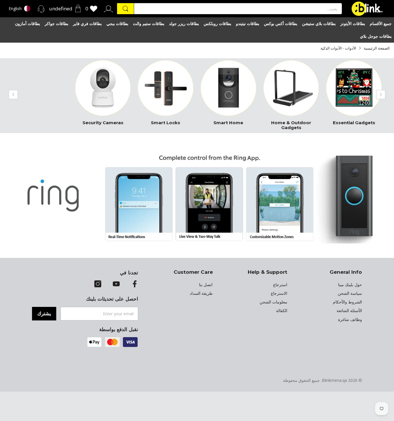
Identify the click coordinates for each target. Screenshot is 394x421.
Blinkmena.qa (334, 380)
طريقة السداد (201, 293)
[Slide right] (380, 94)
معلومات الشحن (273, 302)
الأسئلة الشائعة (349, 310)
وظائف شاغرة (350, 319)
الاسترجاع (279, 293)
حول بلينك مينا (350, 284)
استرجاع (280, 284)
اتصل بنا (206, 284)
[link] (353, 94)
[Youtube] (116, 284)
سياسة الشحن (350, 293)
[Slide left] (13, 94)
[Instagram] (97, 284)
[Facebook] (134, 284)
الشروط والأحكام (347, 302)
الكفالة (281, 310)
